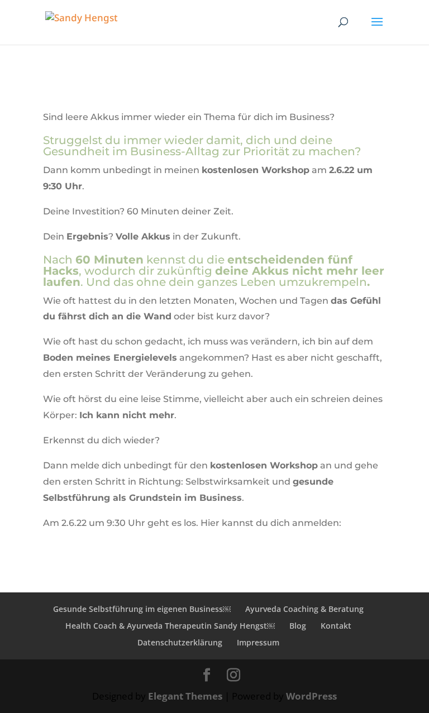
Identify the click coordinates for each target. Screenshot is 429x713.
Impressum (258, 642)
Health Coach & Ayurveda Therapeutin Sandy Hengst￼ (170, 625)
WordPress (311, 696)
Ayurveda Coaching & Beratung (304, 609)
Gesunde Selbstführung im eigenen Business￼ (142, 609)
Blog (297, 625)
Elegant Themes (185, 696)
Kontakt (336, 625)
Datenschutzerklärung (179, 642)
